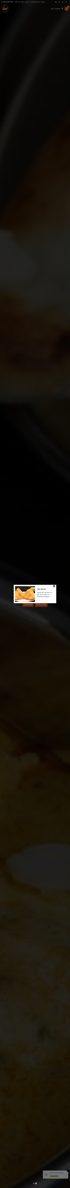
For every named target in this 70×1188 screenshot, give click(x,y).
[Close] (54, 586)
